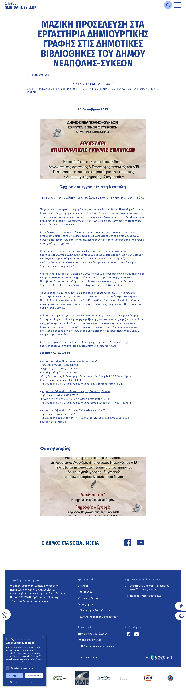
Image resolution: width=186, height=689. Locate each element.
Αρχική (77, 83)
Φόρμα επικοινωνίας (90, 640)
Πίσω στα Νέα (40, 74)
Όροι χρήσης (85, 604)
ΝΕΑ (107, 83)
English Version (87, 657)
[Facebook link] (128, 543)
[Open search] (168, 5)
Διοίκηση (83, 585)
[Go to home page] (21, 5)
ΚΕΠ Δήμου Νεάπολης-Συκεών (96, 646)
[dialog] (24, 660)
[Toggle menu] (177, 5)
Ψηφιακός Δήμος (88, 598)
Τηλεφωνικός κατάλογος (93, 633)
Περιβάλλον (85, 592)
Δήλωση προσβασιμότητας (94, 610)
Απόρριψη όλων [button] (34, 675)
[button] (25, 681)
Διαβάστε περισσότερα (29, 662)
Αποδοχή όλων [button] (14, 675)
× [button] (43, 637)
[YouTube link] (140, 543)
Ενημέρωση (93, 83)
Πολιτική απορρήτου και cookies (98, 616)
